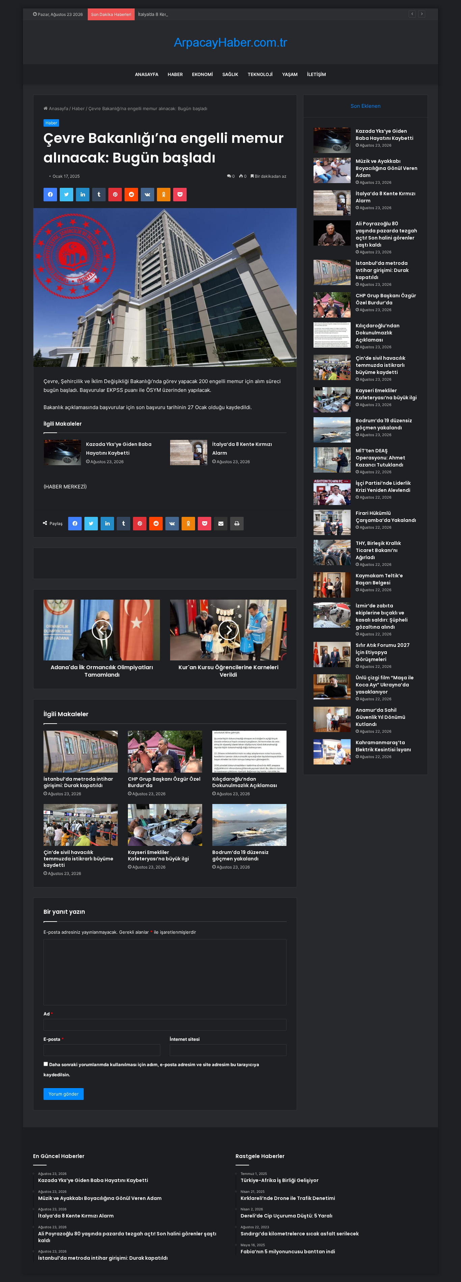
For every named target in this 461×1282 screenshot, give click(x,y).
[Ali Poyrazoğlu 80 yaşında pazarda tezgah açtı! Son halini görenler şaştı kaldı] (332, 233)
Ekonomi (202, 74)
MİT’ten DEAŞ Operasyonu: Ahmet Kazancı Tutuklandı (380, 457)
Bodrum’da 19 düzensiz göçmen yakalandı (240, 855)
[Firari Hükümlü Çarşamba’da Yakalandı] (332, 522)
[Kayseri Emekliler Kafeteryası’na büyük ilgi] (165, 825)
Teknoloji (260, 74)
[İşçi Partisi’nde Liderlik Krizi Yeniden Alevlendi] (332, 492)
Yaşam (290, 74)
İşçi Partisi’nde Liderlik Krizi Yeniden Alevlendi (383, 487)
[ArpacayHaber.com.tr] (230, 42)
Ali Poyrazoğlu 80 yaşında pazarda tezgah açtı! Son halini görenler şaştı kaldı (386, 234)
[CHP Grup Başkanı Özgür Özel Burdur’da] (165, 752)
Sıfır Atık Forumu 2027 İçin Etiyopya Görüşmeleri (383, 652)
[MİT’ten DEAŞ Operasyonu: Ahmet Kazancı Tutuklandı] (332, 460)
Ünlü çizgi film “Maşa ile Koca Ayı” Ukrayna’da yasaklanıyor (385, 684)
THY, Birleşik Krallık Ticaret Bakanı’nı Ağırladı (378, 550)
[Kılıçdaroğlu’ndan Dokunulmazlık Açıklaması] (249, 752)
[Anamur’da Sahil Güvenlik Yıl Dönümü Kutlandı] (332, 719)
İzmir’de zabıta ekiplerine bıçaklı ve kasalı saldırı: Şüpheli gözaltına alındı (382, 616)
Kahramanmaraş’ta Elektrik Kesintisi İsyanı (383, 746)
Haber (175, 74)
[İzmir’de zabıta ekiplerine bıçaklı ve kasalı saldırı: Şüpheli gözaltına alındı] (332, 615)
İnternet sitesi (185, 1039)
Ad (48, 1013)
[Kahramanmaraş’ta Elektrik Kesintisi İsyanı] (332, 751)
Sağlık (230, 74)
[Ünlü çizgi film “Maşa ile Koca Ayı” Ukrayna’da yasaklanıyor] (332, 687)
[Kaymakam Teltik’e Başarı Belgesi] (332, 585)
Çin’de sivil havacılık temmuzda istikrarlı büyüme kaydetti (78, 859)
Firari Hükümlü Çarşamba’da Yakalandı (386, 517)
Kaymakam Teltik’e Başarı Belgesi (379, 579)
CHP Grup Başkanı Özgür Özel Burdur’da (164, 782)
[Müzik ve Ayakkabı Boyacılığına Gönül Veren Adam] (332, 170)
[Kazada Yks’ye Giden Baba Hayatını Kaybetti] (62, 452)
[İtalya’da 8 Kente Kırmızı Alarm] (188, 452)
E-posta (54, 1039)
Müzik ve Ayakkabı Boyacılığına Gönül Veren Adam (386, 168)
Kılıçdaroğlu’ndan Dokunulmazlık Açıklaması (244, 782)
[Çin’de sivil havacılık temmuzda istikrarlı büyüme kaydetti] (81, 825)
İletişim (316, 74)
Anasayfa (146, 74)
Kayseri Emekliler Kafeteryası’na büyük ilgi (158, 855)
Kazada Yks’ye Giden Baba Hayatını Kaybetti (384, 135)
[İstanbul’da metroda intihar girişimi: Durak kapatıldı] (81, 752)
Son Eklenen (366, 106)
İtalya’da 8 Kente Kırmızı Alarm (169, 14)
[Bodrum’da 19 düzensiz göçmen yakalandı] (249, 825)
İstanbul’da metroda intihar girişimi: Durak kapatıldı (78, 782)
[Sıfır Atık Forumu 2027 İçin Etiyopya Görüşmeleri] (332, 654)
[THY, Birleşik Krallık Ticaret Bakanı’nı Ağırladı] (332, 552)
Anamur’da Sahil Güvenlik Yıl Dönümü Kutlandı (380, 717)
